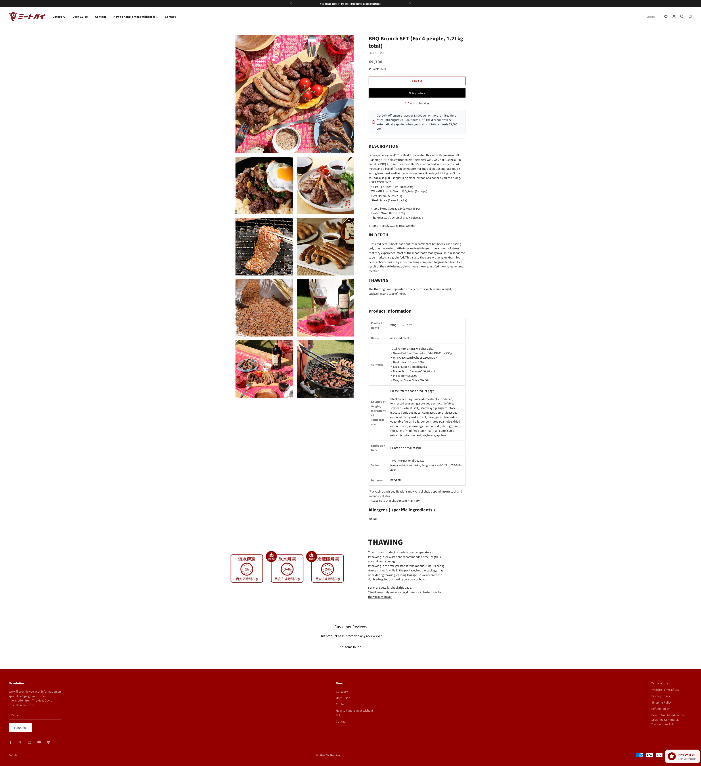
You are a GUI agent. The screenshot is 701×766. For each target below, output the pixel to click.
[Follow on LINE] (48, 742)
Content (100, 16)
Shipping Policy (661, 702)
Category (59, 16)
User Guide (80, 16)
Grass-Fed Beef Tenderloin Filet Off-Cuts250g (422, 353)
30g (427, 380)
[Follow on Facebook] (10, 742)
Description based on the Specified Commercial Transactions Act (667, 719)
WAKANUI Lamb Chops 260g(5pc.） (415, 357)
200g (414, 375)
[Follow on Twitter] (20, 742)
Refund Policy (660, 708)
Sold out (417, 80)
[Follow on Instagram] (29, 742)
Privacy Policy (660, 696)
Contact (170, 16)
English (651, 16)
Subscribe (20, 727)
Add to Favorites (419, 103)
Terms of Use (659, 683)
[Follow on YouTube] (39, 742)
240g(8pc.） (428, 371)
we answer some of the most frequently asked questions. (351, 3)
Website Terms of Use (665, 689)
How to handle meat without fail (135, 16)
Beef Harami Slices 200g (408, 362)
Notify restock (417, 93)
